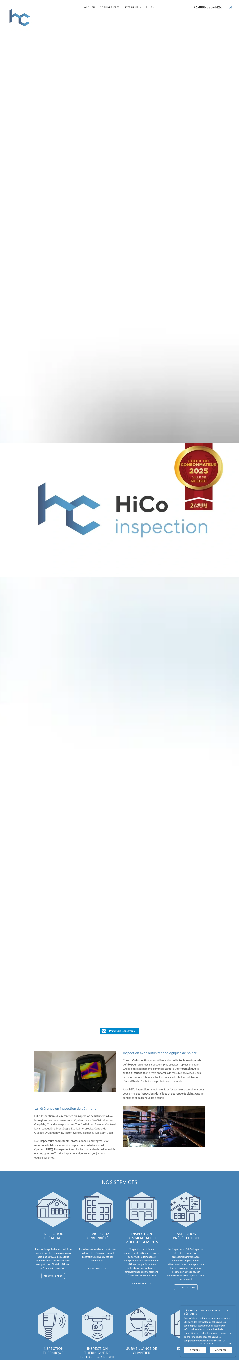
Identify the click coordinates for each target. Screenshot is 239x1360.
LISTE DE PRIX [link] (132, 7)
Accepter (221, 1350)
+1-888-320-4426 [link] (208, 7)
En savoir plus (53, 1276)
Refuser (195, 1350)
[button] (150, 7)
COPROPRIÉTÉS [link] (109, 7)
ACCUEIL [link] (89, 7)
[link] (40, 5)
